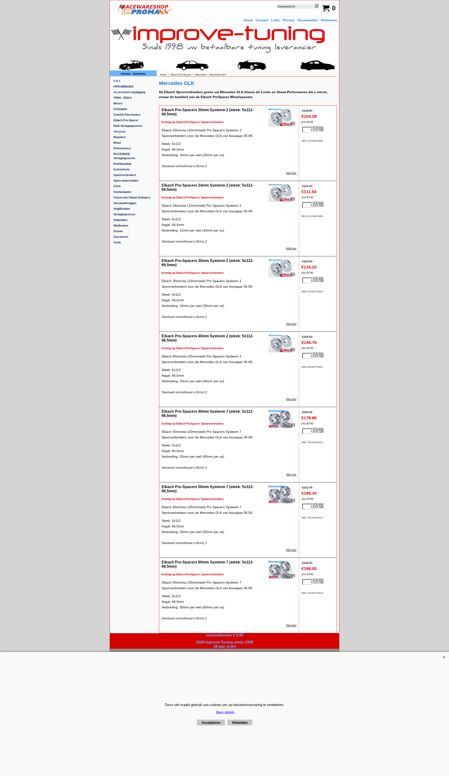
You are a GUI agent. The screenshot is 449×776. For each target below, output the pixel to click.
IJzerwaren (120, 237)
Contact (262, 20)
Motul (117, 142)
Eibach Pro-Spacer (125, 120)
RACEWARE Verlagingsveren (124, 156)
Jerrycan (119, 131)
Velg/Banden (121, 208)
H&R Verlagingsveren (127, 126)
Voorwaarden (307, 20)
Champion (120, 109)
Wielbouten (120, 225)
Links (275, 20)
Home (248, 20)
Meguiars (119, 137)
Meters (118, 103)
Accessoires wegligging (129, 92)
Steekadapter (122, 192)
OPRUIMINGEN (123, 86)
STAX (117, 186)
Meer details (225, 712)
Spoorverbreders (124, 175)
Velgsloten (120, 220)
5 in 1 (116, 81)
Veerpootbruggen (124, 203)
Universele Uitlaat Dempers (131, 197)
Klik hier (291, 173)
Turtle (117, 242)
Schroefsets (121, 169)
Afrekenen (329, 20)
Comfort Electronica (126, 114)
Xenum (118, 231)
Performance (122, 148)
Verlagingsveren (124, 214)
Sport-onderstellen (125, 180)
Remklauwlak (122, 163)
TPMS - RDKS (122, 97)
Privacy (288, 20)
